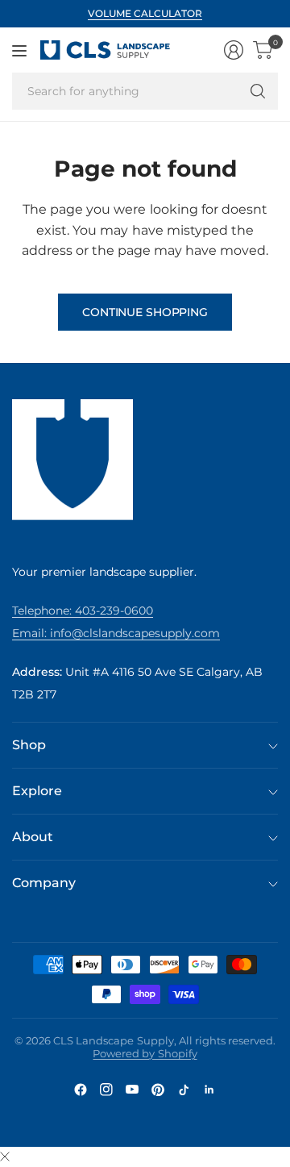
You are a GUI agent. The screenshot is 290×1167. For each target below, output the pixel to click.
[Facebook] (80, 1089)
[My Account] (233, 50)
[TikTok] (184, 1089)
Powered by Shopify (145, 1053)
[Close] (5, 1157)
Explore (37, 790)
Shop (29, 744)
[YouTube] (132, 1089)
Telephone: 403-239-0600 (82, 610)
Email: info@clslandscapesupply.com (116, 633)
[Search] (258, 91)
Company (44, 882)
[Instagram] (106, 1089)
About (32, 836)
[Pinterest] (158, 1089)
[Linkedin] (209, 1089)
